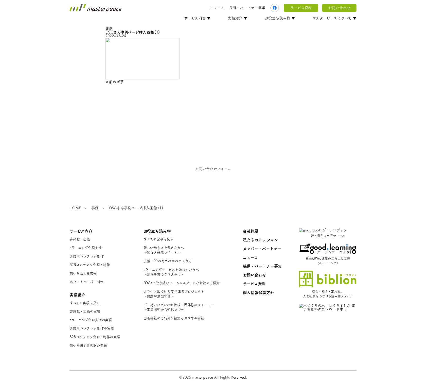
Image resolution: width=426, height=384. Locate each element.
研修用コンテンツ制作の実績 (92, 328)
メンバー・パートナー (262, 249)
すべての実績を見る (85, 303)
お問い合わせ (339, 8)
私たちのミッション (260, 240)
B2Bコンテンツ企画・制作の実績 (95, 337)
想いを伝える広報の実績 (88, 345)
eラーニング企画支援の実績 (91, 320)
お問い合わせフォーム (213, 169)
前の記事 (116, 82)
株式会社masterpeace (96, 8)
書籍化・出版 (80, 239)
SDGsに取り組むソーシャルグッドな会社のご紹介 (181, 283)
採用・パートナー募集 (247, 8)
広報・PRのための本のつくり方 (167, 261)
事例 (95, 208)
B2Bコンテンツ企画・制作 (90, 264)
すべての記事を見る (158, 239)
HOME (75, 208)
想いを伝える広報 (83, 273)
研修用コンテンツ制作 (87, 256)
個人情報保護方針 (258, 293)
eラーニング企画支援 (86, 247)
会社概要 (250, 231)
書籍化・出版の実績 (85, 311)
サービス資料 (301, 8)
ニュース (217, 8)
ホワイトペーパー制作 (87, 281)
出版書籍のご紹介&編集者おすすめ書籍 (173, 318)
